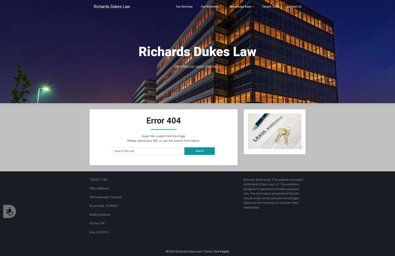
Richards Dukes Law (112, 6)
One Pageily (221, 251)
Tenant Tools (270, 6)
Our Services (184, 6)
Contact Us (294, 6)
